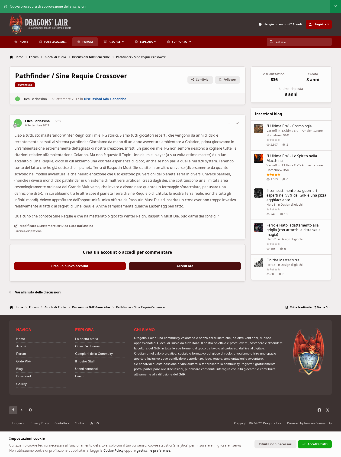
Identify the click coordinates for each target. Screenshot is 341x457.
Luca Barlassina (35, 99)
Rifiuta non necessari (275, 444)
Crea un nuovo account (69, 266)
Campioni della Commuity (94, 353)
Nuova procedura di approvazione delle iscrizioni (48, 6)
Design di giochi (291, 204)
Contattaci (62, 423)
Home (20, 339)
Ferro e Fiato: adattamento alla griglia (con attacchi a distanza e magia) (294, 230)
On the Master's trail (284, 260)
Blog (19, 369)
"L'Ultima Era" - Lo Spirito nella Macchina (292, 158)
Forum (21, 353)
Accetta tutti (317, 444)
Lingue (17, 423)
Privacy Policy (40, 423)
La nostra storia (86, 339)
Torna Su (322, 307)
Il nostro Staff (85, 361)
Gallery (21, 384)
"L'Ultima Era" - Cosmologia (289, 126)
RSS (96, 423)
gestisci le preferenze (153, 450)
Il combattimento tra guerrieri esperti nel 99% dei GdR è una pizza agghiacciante (296, 195)
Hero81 (272, 204)
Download (23, 376)
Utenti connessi (86, 369)
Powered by (309, 423)
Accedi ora (185, 266)
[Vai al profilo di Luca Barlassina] (17, 98)
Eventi (79, 376)
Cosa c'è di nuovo (88, 346)
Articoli (21, 346)
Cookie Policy (113, 450)
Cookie (79, 423)
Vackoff (272, 130)
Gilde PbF (23, 361)
